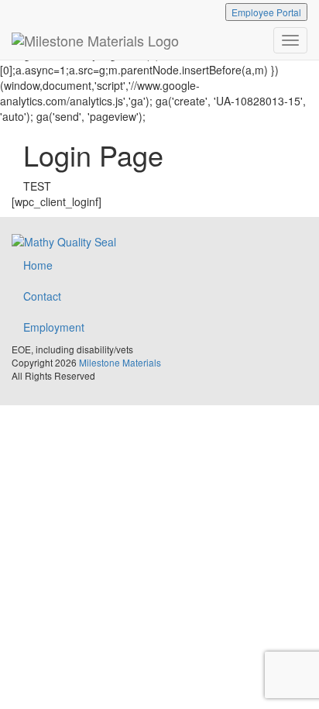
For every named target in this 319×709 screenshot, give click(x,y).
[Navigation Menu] (290, 40)
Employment (53, 327)
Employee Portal (266, 12)
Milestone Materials (120, 362)
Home (38, 265)
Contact (42, 296)
